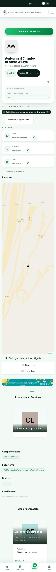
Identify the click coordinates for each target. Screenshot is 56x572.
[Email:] (34, 137)
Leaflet (50, 353)
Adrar (12, 73)
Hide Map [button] (30, 371)
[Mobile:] (28, 150)
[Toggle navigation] (52, 12)
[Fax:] (28, 163)
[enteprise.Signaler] (41, 82)
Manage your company (29, 31)
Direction (30, 365)
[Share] (48, 82)
